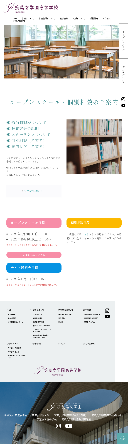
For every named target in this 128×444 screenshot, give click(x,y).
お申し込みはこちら (34, 255)
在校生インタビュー (64, 314)
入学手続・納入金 (14, 352)
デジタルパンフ (123, 74)
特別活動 (61, 318)
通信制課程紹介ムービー (16, 322)
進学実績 (64, 18)
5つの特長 (11, 314)
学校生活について (46, 18)
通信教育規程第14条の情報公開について (41, 336)
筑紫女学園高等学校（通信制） (107, 415)
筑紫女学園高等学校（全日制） (70, 415)
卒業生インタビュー (90, 322)
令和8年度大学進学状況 (92, 314)
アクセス (107, 18)
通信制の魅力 (37, 318)
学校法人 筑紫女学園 (15, 415)
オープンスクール (123, 41)
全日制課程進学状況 (91, 318)
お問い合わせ (18, 20)
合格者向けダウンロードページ (17, 356)
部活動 (60, 322)
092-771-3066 (33, 191)
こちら (85, 234)
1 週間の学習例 (38, 322)
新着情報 (94, 18)
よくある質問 (12, 318)
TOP (9, 309)
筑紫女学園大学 (40, 415)
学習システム (37, 314)
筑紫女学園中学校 (47, 419)
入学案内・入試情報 (14, 348)
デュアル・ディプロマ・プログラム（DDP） (42, 330)
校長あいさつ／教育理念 (41, 325)
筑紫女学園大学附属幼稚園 (76, 419)
